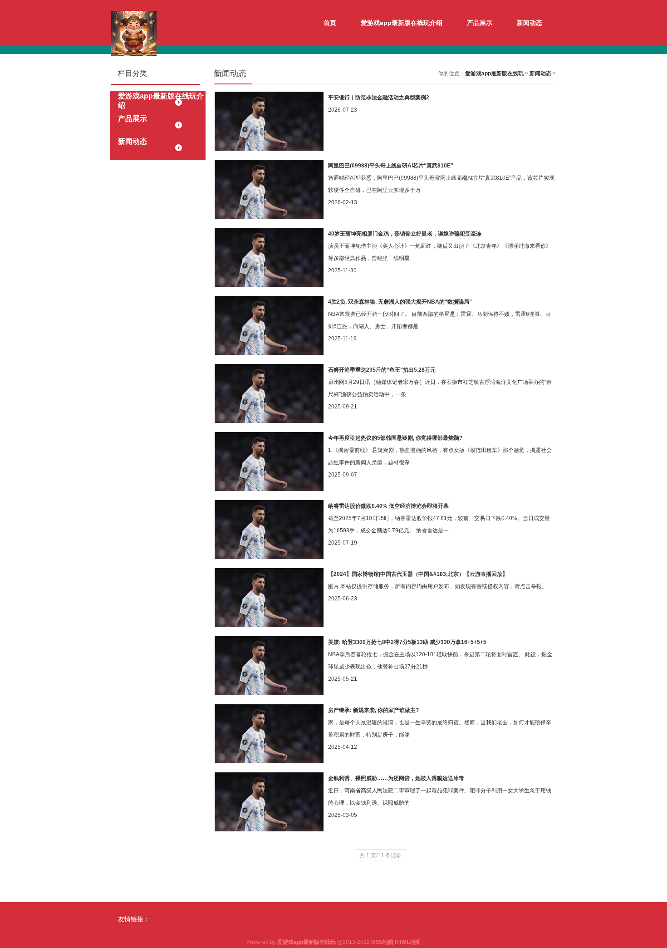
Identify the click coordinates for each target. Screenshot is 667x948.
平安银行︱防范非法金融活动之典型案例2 (378, 97)
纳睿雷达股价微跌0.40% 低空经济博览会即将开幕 (388, 506)
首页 (330, 22)
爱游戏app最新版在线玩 (494, 73)
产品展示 (479, 22)
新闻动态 (529, 22)
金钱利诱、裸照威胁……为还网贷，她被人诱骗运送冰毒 (396, 778)
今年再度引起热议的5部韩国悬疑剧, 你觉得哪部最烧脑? (395, 438)
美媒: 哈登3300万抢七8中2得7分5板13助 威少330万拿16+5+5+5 (407, 642)
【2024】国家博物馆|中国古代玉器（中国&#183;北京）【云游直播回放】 (418, 574)
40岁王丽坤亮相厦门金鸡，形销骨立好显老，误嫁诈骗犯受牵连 (404, 234)
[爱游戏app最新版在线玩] (134, 33)
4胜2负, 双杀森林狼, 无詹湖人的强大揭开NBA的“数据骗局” (400, 302)
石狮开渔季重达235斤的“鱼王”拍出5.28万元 (382, 370)
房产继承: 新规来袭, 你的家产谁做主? (373, 710)
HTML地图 (408, 942)
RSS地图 (382, 942)
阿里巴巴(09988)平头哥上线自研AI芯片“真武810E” (390, 165)
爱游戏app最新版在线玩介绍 (401, 22)
